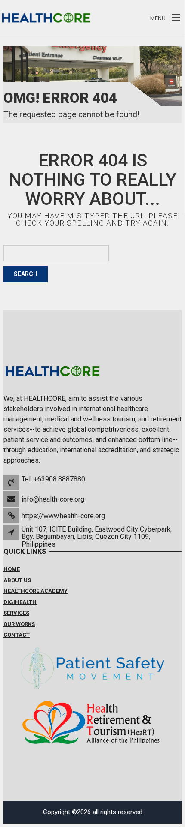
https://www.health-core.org (63, 516)
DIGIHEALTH (20, 602)
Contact (16, 635)
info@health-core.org (53, 499)
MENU (158, 18)
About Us (17, 580)
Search (25, 274)
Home (11, 569)
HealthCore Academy (35, 591)
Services (16, 613)
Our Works (19, 624)
